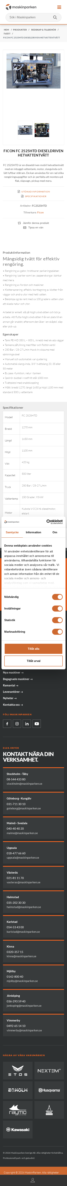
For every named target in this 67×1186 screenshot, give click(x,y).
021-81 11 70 (15, 878)
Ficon (40, 212)
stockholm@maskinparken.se (24, 783)
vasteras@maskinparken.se (23, 882)
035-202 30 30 (16, 902)
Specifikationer (36, 196)
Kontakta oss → (13, 704)
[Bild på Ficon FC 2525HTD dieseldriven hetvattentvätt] (25, 130)
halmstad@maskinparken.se (24, 907)
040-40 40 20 (15, 828)
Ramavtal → (10, 685)
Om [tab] (54, 532)
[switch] (57, 609)
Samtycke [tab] (12, 532)
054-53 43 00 (15, 927)
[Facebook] (7, 724)
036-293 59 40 (16, 1001)
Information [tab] (33, 532)
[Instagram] (17, 724)
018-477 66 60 (16, 853)
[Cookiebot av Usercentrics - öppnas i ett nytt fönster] (47, 521)
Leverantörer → (13, 691)
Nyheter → (10, 698)
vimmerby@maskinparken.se (24, 1030)
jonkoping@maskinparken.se (24, 1005)
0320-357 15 (15, 952)
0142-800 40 (15, 976)
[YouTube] (37, 724)
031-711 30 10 (16, 804)
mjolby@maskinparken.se (22, 981)
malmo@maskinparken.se (22, 833)
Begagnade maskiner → (18, 679)
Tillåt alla (33, 648)
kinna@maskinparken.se (21, 956)
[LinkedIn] (27, 724)
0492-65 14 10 (16, 1025)
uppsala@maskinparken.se (23, 857)
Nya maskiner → (13, 672)
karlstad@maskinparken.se (23, 931)
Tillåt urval (33, 660)
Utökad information (35, 191)
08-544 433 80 (16, 779)
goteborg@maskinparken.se (24, 808)
